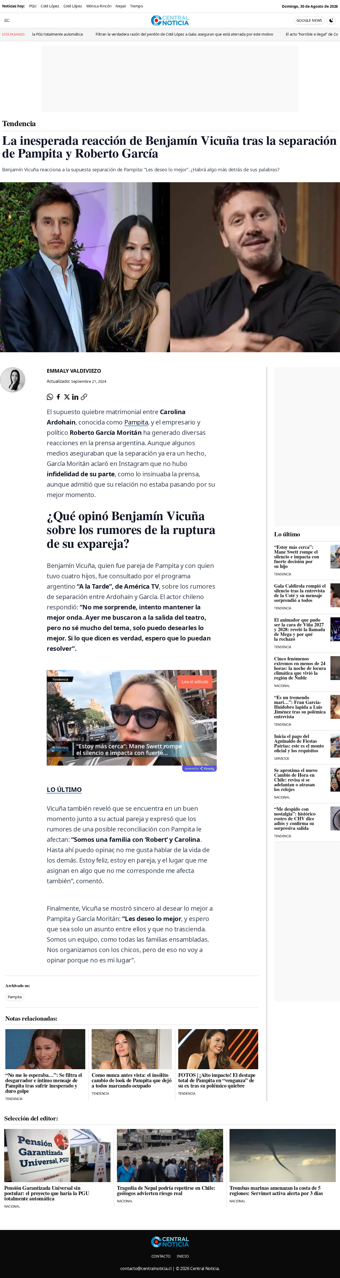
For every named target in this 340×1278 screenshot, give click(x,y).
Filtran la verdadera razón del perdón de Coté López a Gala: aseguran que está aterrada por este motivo (137, 34)
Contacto (161, 1256)
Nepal (121, 6)
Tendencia (19, 123)
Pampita (136, 422)
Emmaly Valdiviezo (74, 370)
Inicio (183, 1256)
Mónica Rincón (99, 6)
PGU (32, 6)
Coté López (50, 6)
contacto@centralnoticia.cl (146, 1268)
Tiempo (136, 6)
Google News (309, 20)
